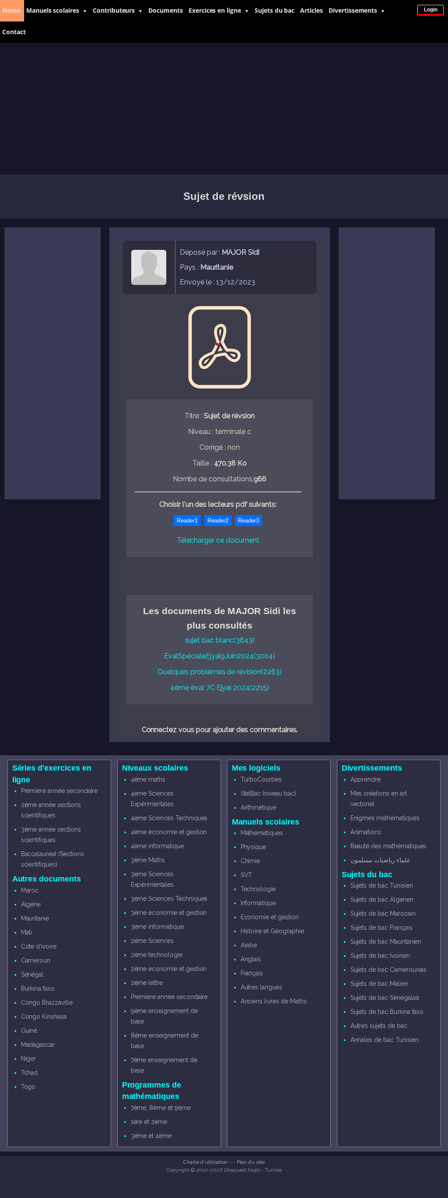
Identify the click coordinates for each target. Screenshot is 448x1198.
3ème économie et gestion (169, 912)
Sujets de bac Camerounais (388, 969)
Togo (28, 1086)
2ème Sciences (152, 940)
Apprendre (365, 779)
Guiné (29, 1030)
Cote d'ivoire (38, 946)
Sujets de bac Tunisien (381, 885)
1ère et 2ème (149, 1121)
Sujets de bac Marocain (383, 913)
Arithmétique (258, 807)
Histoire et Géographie (272, 931)
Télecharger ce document (218, 540)
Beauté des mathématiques (388, 846)
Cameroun (36, 960)
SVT (246, 874)
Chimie (250, 860)
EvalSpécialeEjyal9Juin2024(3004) (219, 656)
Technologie (258, 888)
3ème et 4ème (151, 1135)
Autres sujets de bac (378, 1025)
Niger (28, 1058)
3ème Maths (148, 860)
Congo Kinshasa (43, 1016)
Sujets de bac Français (381, 927)
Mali (26, 932)
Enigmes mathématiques (385, 817)
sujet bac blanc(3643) (220, 640)
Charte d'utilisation (205, 1162)
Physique (253, 846)
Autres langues (261, 987)
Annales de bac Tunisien (384, 1039)
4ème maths (148, 779)
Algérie (31, 904)
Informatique (258, 902)
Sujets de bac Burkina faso (387, 1011)
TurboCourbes (261, 779)
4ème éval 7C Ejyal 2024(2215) (219, 687)
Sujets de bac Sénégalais (385, 997)
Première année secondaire (59, 790)
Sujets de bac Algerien (381, 899)
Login (431, 10)
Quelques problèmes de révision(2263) (219, 672)
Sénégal (32, 974)
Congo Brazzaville (47, 1002)
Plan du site (250, 1162)
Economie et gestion (270, 917)
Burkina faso (38, 988)
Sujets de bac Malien (379, 983)
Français (252, 973)
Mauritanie (35, 918)
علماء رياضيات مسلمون (380, 860)
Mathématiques (262, 832)
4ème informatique (157, 846)
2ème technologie (156, 954)
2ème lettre (147, 982)
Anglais (251, 959)
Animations (366, 831)
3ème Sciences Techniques (169, 898)
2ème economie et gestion (169, 968)
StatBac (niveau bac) (268, 793)
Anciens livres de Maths (274, 1001)
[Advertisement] (224, 108)
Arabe (249, 945)
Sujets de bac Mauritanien (386, 941)
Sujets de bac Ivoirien (380, 955)
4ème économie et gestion (169, 831)
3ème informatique (157, 926)
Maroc (30, 890)
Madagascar (38, 1044)
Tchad (29, 1072)
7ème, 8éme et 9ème (161, 1107)
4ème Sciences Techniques (169, 817)
